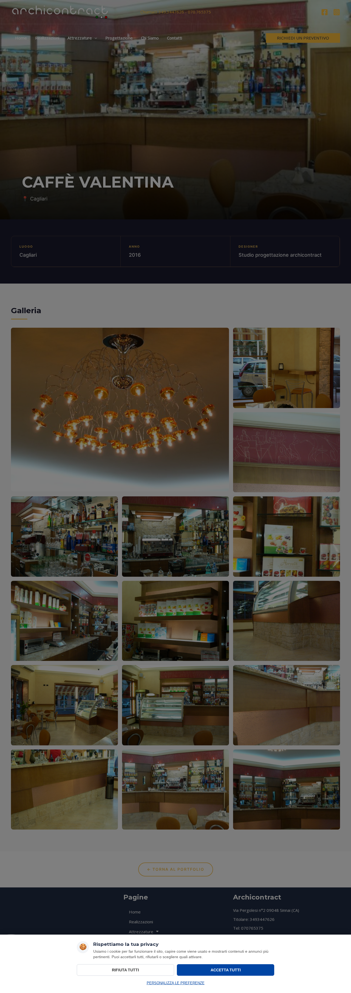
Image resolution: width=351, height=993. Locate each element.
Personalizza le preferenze (176, 983)
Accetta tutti (226, 970)
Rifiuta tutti (125, 970)
